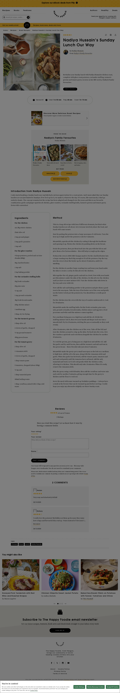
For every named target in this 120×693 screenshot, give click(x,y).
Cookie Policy (34, 690)
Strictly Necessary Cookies (95, 687)
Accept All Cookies (112, 687)
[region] (60, 686)
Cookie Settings (79, 687)
